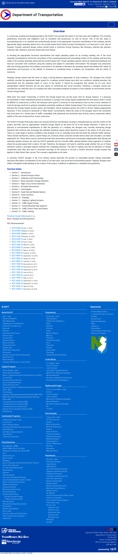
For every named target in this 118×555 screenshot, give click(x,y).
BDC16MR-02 (17, 281)
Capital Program (9, 367)
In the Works (50, 359)
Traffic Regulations (52, 503)
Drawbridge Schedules (53, 436)
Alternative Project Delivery (12, 380)
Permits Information (9, 492)
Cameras (49, 429)
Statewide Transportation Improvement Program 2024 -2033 (22, 394)
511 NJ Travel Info (52, 419)
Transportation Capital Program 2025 (15, 402)
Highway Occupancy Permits (13, 497)
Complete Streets (52, 431)
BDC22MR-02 (17, 228)
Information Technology (54, 474)
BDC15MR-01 (17, 289)
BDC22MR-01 (17, 239)
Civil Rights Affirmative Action (13, 468)
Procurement (7, 506)
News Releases (7, 348)
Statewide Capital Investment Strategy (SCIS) (17, 409)
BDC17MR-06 (17, 264)
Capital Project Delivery (11, 385)
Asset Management (9, 321)
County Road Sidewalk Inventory (57, 469)
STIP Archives (7, 411)
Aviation (49, 392)
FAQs (113, 4)
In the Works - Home (52, 363)
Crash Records (51, 464)
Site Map (49, 522)
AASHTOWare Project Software (14, 448)
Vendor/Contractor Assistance (56, 355)
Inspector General (9, 340)
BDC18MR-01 (17, 261)
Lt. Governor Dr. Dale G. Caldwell (103, 2)
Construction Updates (53, 434)
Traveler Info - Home (53, 417)
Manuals (49, 336)
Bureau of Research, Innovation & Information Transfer (21, 463)
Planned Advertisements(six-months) (15, 504)
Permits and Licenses (53, 340)
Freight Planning (52, 366)
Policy (48, 343)
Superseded (50, 352)
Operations (49, 338)
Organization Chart (9, 345)
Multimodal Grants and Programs (57, 404)
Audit (4, 453)
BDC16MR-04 (17, 283)
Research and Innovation (10, 509)
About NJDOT (7, 312)
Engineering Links (54, 512)
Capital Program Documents (12, 382)
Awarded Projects (8, 456)
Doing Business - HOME (10, 446)
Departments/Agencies (98, 321)
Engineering (50, 312)
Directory (6, 331)
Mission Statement (9, 343)
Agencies (106, 4)
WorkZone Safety (52, 451)
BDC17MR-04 (17, 269)
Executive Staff (8, 336)
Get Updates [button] (100, 6)
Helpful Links (51, 505)
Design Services (8, 470)
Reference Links (53, 517)
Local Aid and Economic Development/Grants (17, 427)
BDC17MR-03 (17, 275)
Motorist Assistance (52, 439)
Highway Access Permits (10, 494)
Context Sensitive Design (11, 425)
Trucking (49, 409)
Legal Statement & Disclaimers (101, 331)
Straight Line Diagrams (54, 498)
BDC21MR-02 (17, 236)
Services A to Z (96, 319)
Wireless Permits (8, 501)
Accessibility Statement (98, 333)
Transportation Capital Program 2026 (15, 404)
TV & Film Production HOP (13, 499)
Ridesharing (50, 448)
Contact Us (94, 326)
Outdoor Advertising (9, 487)
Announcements (51, 319)
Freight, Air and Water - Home (56, 389)
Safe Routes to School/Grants (13, 432)
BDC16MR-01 (17, 286)
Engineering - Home (52, 316)
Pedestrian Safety (52, 441)
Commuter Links (53, 510)
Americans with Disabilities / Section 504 (16, 451)
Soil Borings (50, 493)
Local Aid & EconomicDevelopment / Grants (17, 480)
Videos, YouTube (8, 357)
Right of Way (7, 511)
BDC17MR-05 (17, 267)
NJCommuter (51, 413)
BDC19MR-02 (17, 256)
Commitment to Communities (12, 326)
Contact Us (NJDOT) (9, 319)
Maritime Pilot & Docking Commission (58, 373)
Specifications (50, 350)
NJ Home (94, 316)
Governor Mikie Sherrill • (80, 2)
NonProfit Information (10, 484)
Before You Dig (8, 458)
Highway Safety (8, 338)
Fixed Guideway (7, 392)
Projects (49, 348)
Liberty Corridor (51, 368)
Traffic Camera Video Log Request (14, 516)
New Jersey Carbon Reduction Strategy (59, 378)
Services (98, 4)
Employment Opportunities (11, 333)
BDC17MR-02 (17, 272)
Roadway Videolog (52, 491)
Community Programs (11, 416)
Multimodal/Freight (53, 386)
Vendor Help (7, 518)
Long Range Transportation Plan (57, 370)
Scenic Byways (7, 434)
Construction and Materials (55, 321)
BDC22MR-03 (17, 231)
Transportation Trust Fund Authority (15, 406)
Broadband (6, 460)
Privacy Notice (96, 328)
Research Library (52, 483)
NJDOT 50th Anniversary (11, 350)
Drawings (49, 326)
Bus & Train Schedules (53, 427)
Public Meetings (8, 429)
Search (112, 6)
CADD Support (51, 466)
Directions (6, 328)
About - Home (7, 316)
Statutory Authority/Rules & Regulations (16, 355)
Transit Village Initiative (11, 437)
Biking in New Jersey (53, 424)
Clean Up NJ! (7, 422)
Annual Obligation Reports (11, 373)
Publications (7, 352)
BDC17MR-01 (17, 278)
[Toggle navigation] (111, 24)
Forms (48, 331)
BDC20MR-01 (17, 250)
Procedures (50, 345)
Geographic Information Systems (56, 471)
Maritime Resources (52, 375)
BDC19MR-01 (17, 258)
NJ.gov (90, 4)
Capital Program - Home (10, 370)
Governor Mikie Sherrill (99, 312)
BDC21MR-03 (17, 245)
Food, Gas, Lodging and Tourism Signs (15, 513)
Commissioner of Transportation (13, 323)
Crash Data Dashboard (53, 462)
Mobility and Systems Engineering (14, 482)
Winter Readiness (8, 360)
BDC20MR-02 (17, 247)
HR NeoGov (50, 520)
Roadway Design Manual (17, 216)
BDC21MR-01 (17, 242)
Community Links (53, 507)
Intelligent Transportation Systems (14, 477)
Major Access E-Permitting (11, 489)
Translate (78, 4)
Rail (47, 406)
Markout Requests (52, 333)
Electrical (49, 328)
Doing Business (8, 442)
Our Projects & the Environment (57, 380)
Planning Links (53, 515)
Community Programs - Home (12, 420)
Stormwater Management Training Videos (16, 362)
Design (48, 323)
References (50, 455)
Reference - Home (52, 459)
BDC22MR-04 (17, 233)
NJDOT (5, 306)
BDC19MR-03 (17, 253)
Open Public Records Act (54, 478)
